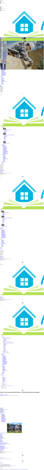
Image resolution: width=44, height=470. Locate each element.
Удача (3, 54)
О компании (2, 77)
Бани (3, 64)
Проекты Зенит (4, 150)
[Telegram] (1, 93)
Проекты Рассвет (5, 152)
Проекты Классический (5, 151)
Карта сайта (1, 441)
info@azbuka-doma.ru (2, 298)
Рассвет (3, 57)
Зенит (3, 59)
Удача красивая (2, 410)
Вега (3, 58)
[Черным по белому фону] (0, 3)
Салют (3, 61)
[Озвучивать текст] (0, 9)
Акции (1, 65)
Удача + (3, 63)
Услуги (1, 444)
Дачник (3, 52)
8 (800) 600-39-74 (3, 448)
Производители (3, 80)
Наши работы (1, 66)
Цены (1, 85)
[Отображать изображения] (0, 7)
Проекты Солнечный (3, 74)
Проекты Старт (4, 146)
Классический (4, 56)
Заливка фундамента (2, 446)
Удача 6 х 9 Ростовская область (3, 409)
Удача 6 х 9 (1, 408)
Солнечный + (4, 53)
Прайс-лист (1, 435)
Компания (1, 76)
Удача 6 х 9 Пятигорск (2, 411)
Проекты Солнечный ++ (5, 153)
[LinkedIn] (22, 48)
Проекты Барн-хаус (5, 147)
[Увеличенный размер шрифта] (0, 2)
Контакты (1, 86)
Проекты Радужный (3, 73)
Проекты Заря (2, 71)
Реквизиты (4, 161)
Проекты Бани (2, 68)
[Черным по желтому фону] (0, 5)
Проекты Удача (3, 75)
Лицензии (4, 155)
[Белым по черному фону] (0, 4)
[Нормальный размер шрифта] (0, 1)
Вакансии (2, 83)
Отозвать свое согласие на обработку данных (5, 464)
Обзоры (2, 79)
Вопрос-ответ (4, 157)
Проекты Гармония (3, 70)
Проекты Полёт (3, 67)
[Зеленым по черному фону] (0, 6)
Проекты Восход (3, 69)
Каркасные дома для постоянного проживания (5, 443)
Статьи (2, 82)
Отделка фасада (1, 447)
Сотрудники (4, 158)
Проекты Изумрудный (3, 72)
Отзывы (4, 160)
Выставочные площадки (3, 81)
